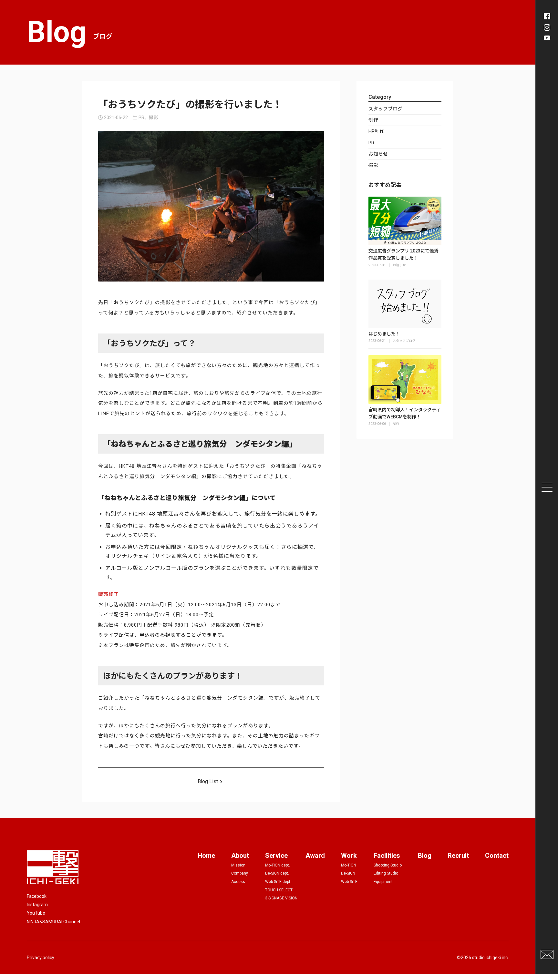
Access (238, 881)
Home (206, 855)
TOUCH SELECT (279, 890)
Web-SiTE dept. (278, 881)
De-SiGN (348, 873)
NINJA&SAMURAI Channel (53, 921)
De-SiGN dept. (277, 873)
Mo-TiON (348, 865)
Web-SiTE (349, 881)
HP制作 (376, 131)
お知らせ (378, 154)
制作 (373, 120)
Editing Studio (386, 873)
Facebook (36, 896)
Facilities (387, 855)
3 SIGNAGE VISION (281, 898)
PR (371, 143)
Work (349, 855)
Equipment (383, 881)
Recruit (458, 855)
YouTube (36, 913)
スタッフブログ (385, 109)
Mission (238, 865)
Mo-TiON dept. (277, 865)
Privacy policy (40, 957)
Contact (497, 855)
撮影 (373, 165)
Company (239, 873)
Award (315, 855)
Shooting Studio (388, 865)
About (240, 855)
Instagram (37, 904)
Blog (424, 855)
